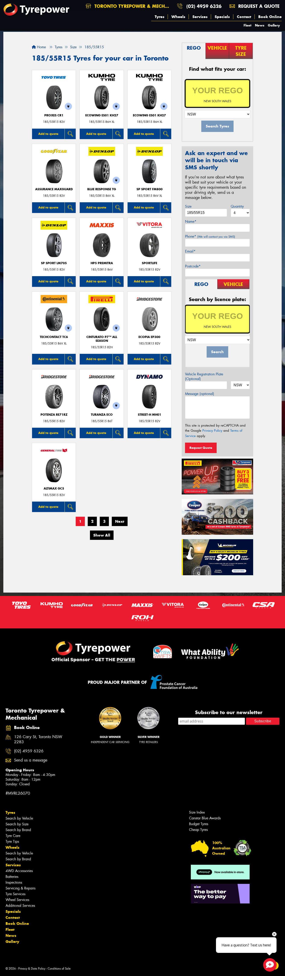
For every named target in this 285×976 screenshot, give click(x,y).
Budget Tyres (198, 824)
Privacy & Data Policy (31, 968)
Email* (190, 251)
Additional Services (20, 905)
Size (188, 206)
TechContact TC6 (54, 337)
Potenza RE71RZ (54, 415)
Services (200, 16)
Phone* (210, 236)
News (259, 25)
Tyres (159, 16)
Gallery (274, 25)
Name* (190, 221)
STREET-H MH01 (149, 415)
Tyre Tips (12, 841)
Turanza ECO (102, 415)
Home (41, 47)
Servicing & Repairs (20, 888)
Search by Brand (18, 830)
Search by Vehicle (19, 818)
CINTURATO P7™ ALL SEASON (101, 339)
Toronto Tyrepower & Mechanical (133, 6)
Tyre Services (15, 894)
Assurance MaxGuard (54, 189)
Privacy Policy (212, 430)
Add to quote (48, 134)
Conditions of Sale (59, 968)
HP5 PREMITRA (102, 263)
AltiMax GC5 (54, 488)
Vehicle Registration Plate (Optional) (204, 376)
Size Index (197, 812)
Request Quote (200, 448)
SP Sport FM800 (149, 189)
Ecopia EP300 (149, 337)
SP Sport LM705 (54, 263)
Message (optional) (199, 393)
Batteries (12, 876)
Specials (222, 16)
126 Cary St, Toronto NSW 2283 (38, 739)
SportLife (149, 263)
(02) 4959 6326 (204, 6)
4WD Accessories (19, 871)
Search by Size (17, 824)
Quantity (237, 206)
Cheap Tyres (198, 829)
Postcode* (193, 266)
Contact (244, 16)
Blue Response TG (101, 189)
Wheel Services (17, 899)
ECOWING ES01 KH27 (101, 115)
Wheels (178, 16)
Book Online (270, 16)
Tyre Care (13, 835)
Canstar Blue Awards (205, 818)
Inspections (14, 882)
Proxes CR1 (53, 115)
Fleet (247, 25)
